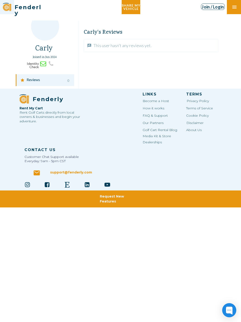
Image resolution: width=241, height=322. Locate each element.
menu (234, 7)
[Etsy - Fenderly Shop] (67, 184)
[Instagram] (27, 184)
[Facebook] (47, 184)
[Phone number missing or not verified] (51, 64)
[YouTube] (107, 184)
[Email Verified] (43, 64)
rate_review (89, 45)
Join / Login (213, 6)
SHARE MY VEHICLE (131, 7)
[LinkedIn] (87, 184)
